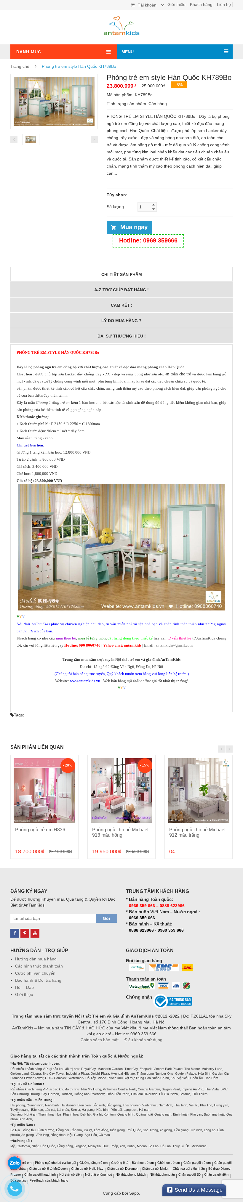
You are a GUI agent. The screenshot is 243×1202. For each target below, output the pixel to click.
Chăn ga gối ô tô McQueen (48, 1168)
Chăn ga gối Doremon (122, 1168)
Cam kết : (121, 305)
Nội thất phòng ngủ (98, 1174)
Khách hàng (201, 4)
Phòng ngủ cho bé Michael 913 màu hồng (120, 832)
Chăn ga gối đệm (216, 1174)
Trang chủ (19, 66)
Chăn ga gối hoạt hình (40, 1174)
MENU (128, 51)
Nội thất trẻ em (127, 659)
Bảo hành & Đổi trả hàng (38, 980)
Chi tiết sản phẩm (121, 274)
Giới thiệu (176, 4)
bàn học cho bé (94, 402)
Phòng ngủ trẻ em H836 (40, 829)
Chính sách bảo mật (100, 1039)
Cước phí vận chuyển (35, 973)
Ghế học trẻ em (168, 1162)
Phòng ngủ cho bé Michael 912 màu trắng (197, 832)
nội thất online (139, 681)
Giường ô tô (119, 1162)
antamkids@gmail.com (174, 645)
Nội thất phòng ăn (162, 1174)
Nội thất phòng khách (131, 1174)
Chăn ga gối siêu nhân (189, 1168)
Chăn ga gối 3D (189, 1174)
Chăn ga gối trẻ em (197, 1162)
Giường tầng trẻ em (93, 1162)
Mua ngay (134, 227)
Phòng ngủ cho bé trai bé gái (55, 1162)
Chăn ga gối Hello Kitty (87, 1168)
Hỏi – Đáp (24, 987)
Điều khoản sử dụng (143, 1039)
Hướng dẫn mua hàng (36, 959)
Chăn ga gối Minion (155, 1168)
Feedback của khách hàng (49, 1180)
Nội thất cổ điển (70, 1174)
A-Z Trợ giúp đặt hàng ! (121, 289)
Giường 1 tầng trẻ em (53, 402)
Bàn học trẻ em (143, 1162)
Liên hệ (224, 4)
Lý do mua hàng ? (121, 320)
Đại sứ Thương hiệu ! (121, 336)
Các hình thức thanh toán (39, 966)
